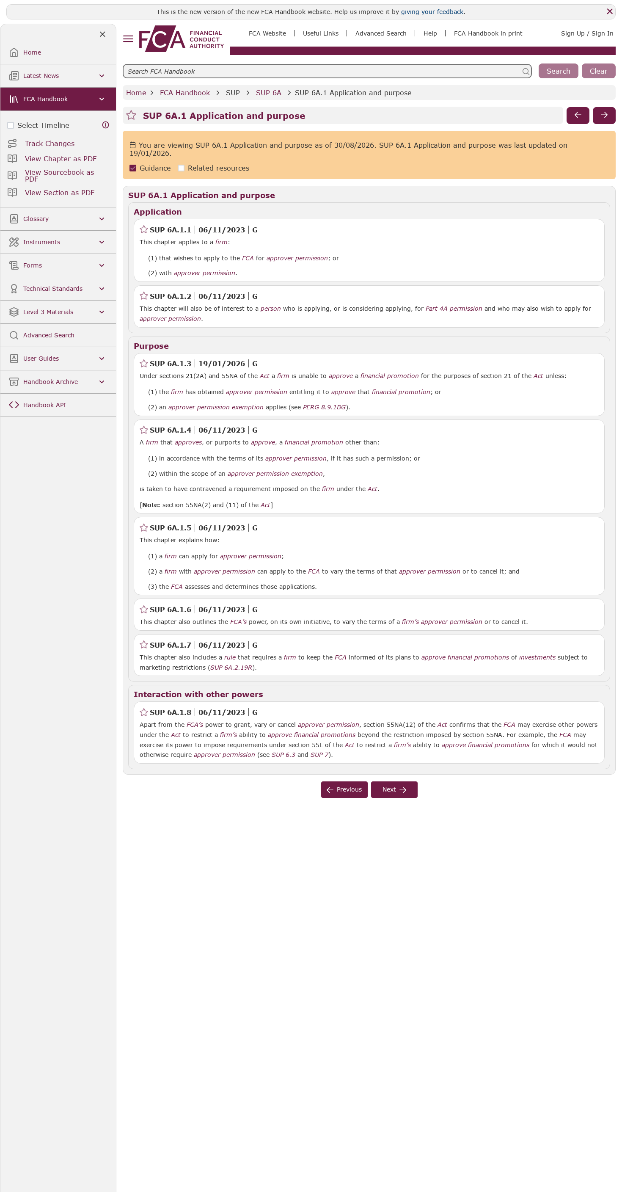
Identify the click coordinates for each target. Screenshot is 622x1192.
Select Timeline (43, 125)
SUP (232, 92)
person (271, 309)
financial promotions (478, 657)
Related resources (218, 168)
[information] (105, 125)
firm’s (410, 622)
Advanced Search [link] (381, 33)
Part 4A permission (454, 309)
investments (537, 657)
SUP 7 (319, 754)
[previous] (578, 115)
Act (265, 376)
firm (221, 242)
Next (389, 789)
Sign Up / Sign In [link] (587, 33)
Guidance (155, 168)
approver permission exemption (216, 407)
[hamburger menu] (128, 39)
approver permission (297, 258)
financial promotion (390, 376)
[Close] (609, 11)
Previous (349, 789)
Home (136, 92)
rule (230, 657)
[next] (604, 115)
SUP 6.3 (283, 754)
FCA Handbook (184, 92)
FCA (248, 258)
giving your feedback (432, 11)
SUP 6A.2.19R (231, 667)
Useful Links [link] (321, 33)
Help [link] (430, 33)
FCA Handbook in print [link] (488, 33)
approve (341, 376)
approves (188, 442)
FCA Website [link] (267, 33)
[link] (182, 39)
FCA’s (238, 622)
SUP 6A (268, 92)
